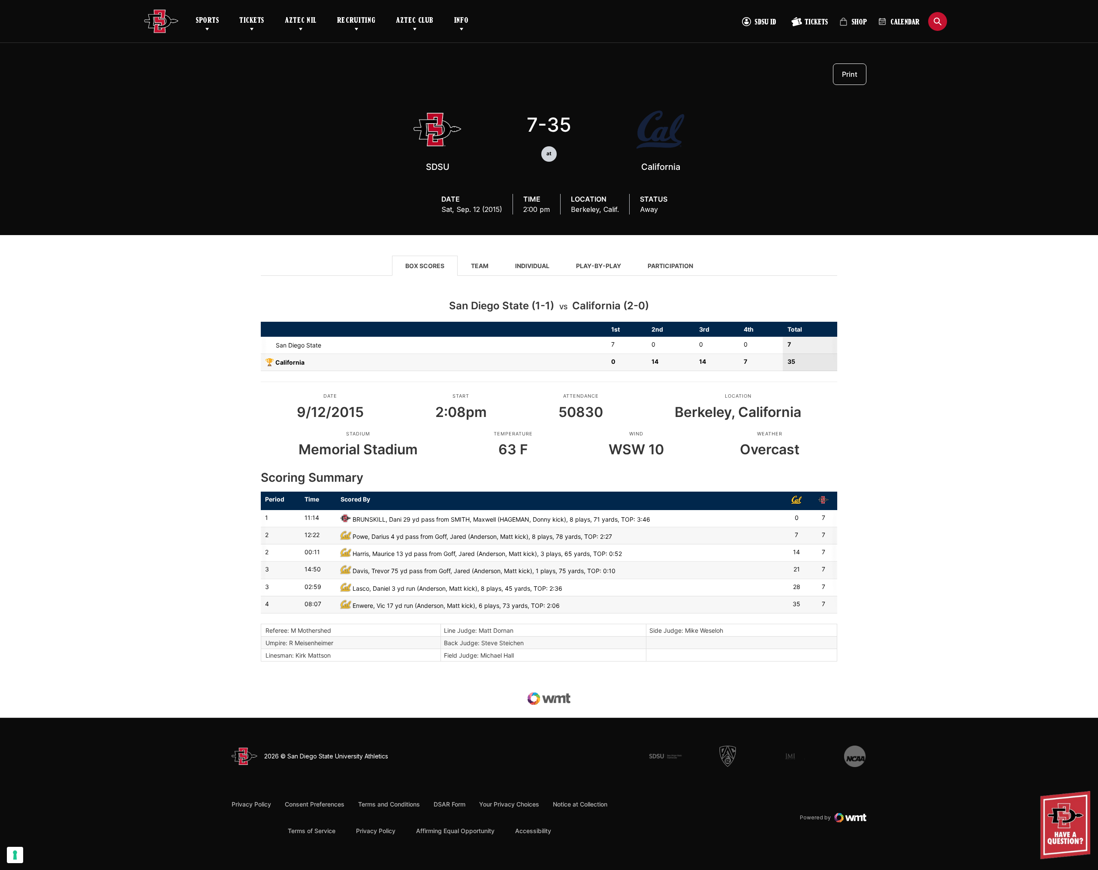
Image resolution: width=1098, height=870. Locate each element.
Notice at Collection (580, 804)
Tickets (251, 21)
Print (849, 74)
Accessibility (533, 830)
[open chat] (1067, 825)
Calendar (905, 23)
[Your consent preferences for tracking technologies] (15, 855)
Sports (207, 21)
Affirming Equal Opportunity (455, 830)
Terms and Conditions (389, 804)
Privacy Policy (251, 804)
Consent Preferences (314, 804)
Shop (853, 25)
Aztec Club (414, 21)
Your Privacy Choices (509, 804)
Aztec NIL (301, 21)
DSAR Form (449, 804)
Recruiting (356, 21)
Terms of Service (311, 830)
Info (461, 21)
